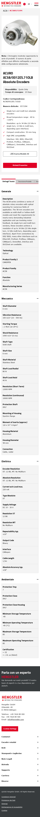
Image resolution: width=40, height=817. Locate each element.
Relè (4, 748)
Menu (36, 5)
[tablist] (20, 182)
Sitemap (5, 804)
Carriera (5, 776)
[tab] (9, 181)
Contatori (6, 737)
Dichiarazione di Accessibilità (12, 807)
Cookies (4, 810)
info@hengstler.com (16, 719)
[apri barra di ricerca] (24, 4)
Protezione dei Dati (8, 800)
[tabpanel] (20, 424)
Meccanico (7, 298)
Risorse (5, 781)
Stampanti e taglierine (12, 753)
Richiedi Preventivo (20, 165)
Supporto (6, 770)
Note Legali (7, 759)
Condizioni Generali (9, 797)
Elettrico (6, 461)
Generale (6, 191)
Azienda (5, 764)
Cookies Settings (9, 728)
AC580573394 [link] (16, 11)
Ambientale (8, 579)
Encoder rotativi (9, 742)
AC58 (5, 11)
